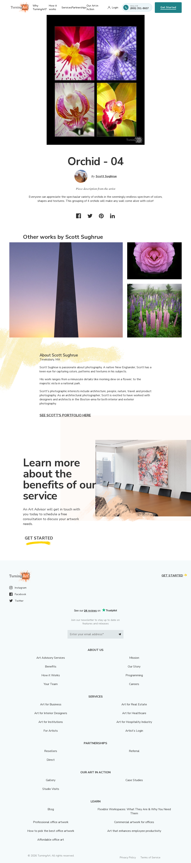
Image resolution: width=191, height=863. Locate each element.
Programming (134, 675)
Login (115, 7)
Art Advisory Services (50, 658)
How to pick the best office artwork (50, 831)
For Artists (50, 731)
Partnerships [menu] (79, 7)
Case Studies (134, 780)
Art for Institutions (50, 722)
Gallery (50, 780)
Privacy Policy (128, 857)
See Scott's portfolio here (65, 415)
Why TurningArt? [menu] (40, 7)
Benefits (50, 667)
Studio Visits (50, 789)
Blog (51, 809)
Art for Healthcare (134, 713)
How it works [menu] (53, 7)
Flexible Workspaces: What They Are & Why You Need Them (134, 811)
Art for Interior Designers (50, 713)
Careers (134, 684)
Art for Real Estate (134, 704)
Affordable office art (50, 840)
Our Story (134, 667)
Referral (134, 751)
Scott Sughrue (106, 176)
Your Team (51, 684)
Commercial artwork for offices (134, 822)
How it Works (50, 675)
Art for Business (50, 704)
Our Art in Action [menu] (92, 7)
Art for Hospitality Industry (134, 722)
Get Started (168, 7)
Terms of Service (150, 857)
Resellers (50, 751)
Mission (134, 658)
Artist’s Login (134, 731)
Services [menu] (67, 7)
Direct (51, 760)
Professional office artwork (50, 822)
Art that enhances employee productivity (134, 831)
